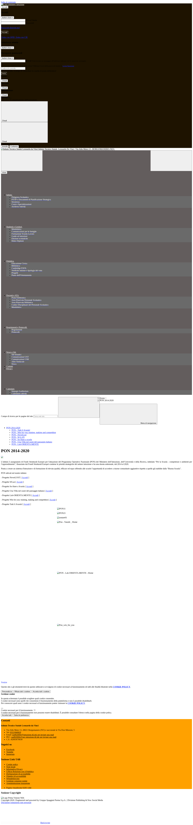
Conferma (14, 147)
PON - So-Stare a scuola (22, 439)
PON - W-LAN (18, 437)
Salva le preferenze (21, 715)
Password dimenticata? (10, 28)
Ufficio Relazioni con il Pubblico (20, 771)
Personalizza (7, 692)
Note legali (10, 767)
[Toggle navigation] (22, 160)
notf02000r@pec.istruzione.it (33, 737)
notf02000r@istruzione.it (33, 735)
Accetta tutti (41, 692)
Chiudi (4, 81)
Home (102, 398)
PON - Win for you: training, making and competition (34, 432)
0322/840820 (15, 732)
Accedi (4, 7)
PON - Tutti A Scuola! (21, 430)
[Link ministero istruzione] (12, 4)
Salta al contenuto (8, 2)
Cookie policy (12, 764)
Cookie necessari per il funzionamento (17, 710)
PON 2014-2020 (13, 428)
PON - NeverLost (19, 435)
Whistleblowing (12, 778)
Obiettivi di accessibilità (16, 776)
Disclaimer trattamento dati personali (16, 802)
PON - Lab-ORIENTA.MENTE (25, 444)
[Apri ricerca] (171, 160)
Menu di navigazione (148, 423)
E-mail (28, 61)
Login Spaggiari (68, 66)
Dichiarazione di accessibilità (18, 774)
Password (30, 23)
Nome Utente (31, 20)
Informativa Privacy (14, 769)
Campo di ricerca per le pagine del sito (17, 416)
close (4, 172)
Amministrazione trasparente (18, 783)
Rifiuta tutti (22, 692)
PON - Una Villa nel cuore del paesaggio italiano (32, 442)
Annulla (5, 147)
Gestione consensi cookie (16, 781)
